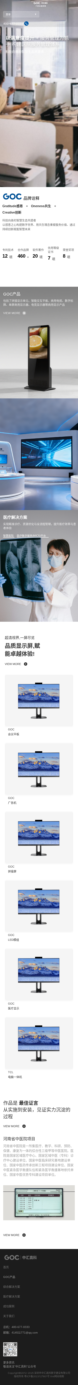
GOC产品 (9, 1277)
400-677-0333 (13, 23)
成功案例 (8, 1306)
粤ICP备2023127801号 (37, 1376)
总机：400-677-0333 (16, 1327)
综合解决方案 (11, 1286)
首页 (6, 1267)
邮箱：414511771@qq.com (20, 1332)
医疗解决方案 (11, 1296)
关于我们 (8, 1316)
